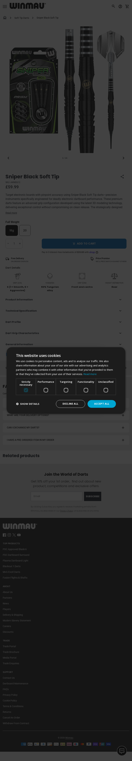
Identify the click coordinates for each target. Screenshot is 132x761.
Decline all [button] (70, 403)
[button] (27, 404)
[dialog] (66, 380)
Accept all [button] (101, 403)
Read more (90, 374)
